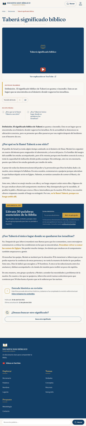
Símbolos (49, 378)
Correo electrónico (48, 211)
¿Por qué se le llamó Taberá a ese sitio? (13, 113)
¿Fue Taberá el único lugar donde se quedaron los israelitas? (38, 115)
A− (20, 100)
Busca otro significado (43, 319)
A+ (26, 100)
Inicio (3, 11)
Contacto (6, 411)
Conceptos (49, 383)
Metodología (7, 406)
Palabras (6, 383)
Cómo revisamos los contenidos (23, 294)
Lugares (5, 392)
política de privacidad (69, 224)
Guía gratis (49, 392)
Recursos (49, 387)
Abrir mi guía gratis (71, 215)
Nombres (6, 387)
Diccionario (11, 11)
